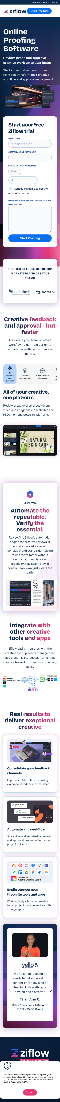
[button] (50, 990)
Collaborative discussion (42, 376)
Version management (25, 376)
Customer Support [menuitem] (41, 2)
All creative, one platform (10, 377)
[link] (15, 12)
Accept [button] (30, 1092)
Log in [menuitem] (54, 2)
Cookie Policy (10, 1082)
